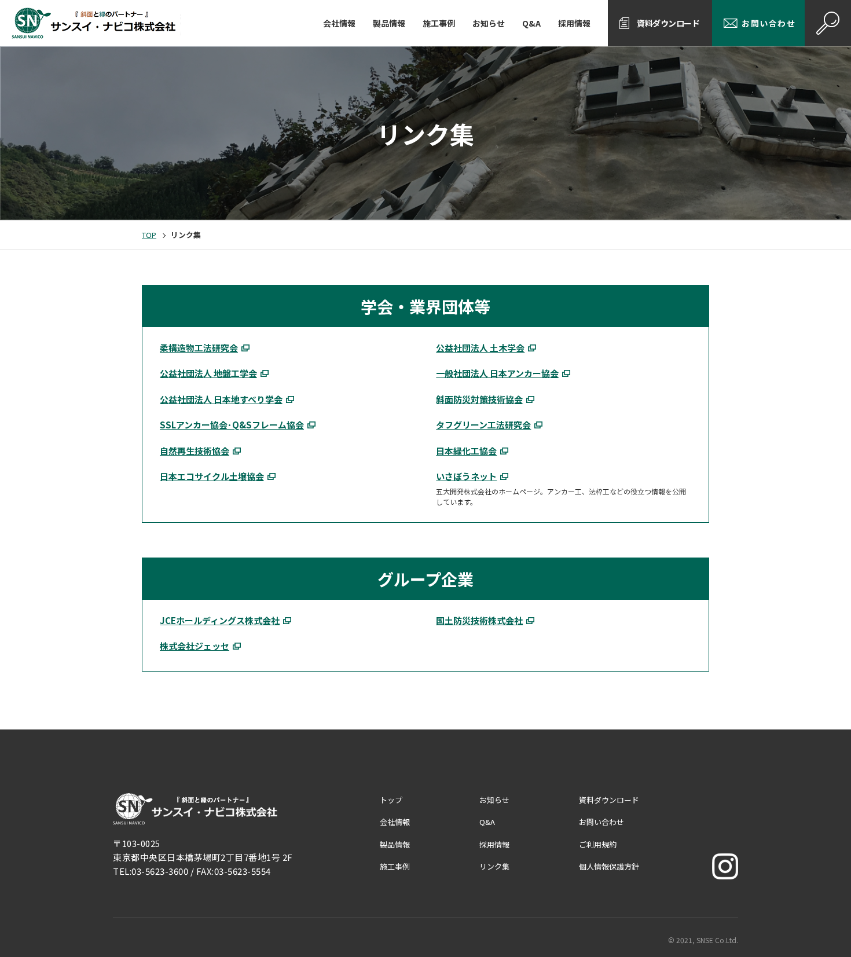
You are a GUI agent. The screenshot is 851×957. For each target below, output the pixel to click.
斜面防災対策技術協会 (479, 399)
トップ (391, 799)
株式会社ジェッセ (194, 646)
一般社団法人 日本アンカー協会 (497, 373)
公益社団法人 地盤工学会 (208, 373)
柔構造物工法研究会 (199, 348)
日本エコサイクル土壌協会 (212, 476)
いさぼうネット (466, 476)
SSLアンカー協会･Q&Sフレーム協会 (232, 425)
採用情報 (574, 23)
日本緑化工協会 (466, 451)
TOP (149, 234)
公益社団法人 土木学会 (480, 348)
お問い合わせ (768, 23)
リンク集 (494, 866)
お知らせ (488, 23)
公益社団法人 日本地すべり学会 (221, 399)
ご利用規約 (598, 844)
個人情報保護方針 (609, 866)
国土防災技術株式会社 (479, 620)
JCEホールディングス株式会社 (220, 620)
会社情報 (339, 23)
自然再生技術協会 (194, 451)
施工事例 (439, 23)
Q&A (531, 23)
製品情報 (389, 23)
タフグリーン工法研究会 (483, 425)
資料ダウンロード (668, 23)
